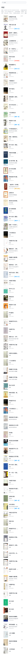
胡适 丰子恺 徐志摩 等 (13, 266)
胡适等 (10, 170)
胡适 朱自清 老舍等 (13, 626)
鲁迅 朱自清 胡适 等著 (13, 338)
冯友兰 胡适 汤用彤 (13, 379)
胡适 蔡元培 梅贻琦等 (13, 618)
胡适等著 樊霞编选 (13, 194)
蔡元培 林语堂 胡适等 (13, 506)
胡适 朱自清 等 (12, 259)
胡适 (10, 26)
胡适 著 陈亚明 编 (12, 419)
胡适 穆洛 (11, 202)
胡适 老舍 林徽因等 (13, 82)
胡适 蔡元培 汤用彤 (13, 162)
